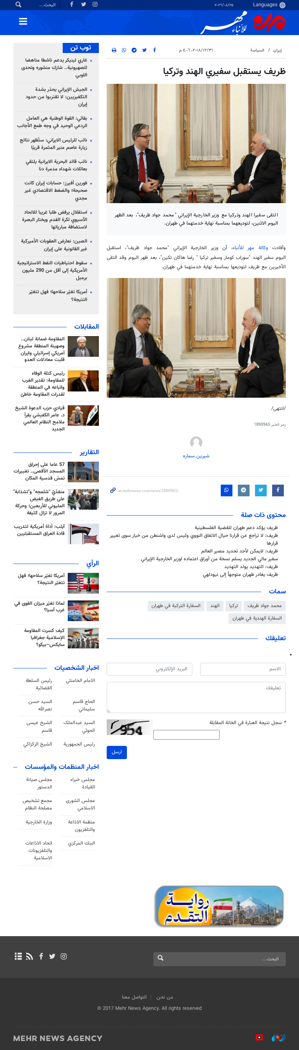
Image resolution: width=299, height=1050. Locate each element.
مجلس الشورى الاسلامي (80, 804)
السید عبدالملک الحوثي (79, 726)
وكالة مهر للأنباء (250, 248)
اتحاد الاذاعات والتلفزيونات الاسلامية (38, 850)
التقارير (89, 453)
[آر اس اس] (29, 957)
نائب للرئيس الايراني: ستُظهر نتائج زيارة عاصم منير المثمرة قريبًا (53, 144)
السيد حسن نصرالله (40, 705)
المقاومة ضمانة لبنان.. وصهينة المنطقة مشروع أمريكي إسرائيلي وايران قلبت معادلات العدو (41, 349)
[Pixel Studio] (255, 1037)
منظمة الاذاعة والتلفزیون (81, 826)
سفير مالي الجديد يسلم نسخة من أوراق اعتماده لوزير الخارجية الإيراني (209, 559)
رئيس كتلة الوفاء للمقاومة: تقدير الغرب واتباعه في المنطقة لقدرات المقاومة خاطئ (43, 384)
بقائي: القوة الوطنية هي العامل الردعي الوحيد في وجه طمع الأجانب (52, 122)
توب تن (80, 48)
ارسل (117, 752)
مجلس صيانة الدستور (39, 783)
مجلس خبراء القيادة (82, 783)
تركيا (233, 606)
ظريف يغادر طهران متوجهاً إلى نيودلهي (240, 575)
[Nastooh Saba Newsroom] (275, 1037)
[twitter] (52, 957)
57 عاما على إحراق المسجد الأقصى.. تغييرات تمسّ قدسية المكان (39, 472)
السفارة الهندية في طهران (257, 618)
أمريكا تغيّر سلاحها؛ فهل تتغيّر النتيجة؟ (58, 295)
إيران (277, 50)
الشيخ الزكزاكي (37, 744)
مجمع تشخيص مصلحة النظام (37, 804)
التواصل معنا (134, 997)
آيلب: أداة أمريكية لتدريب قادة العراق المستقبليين (39, 530)
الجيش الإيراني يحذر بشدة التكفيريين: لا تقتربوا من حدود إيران (56, 97)
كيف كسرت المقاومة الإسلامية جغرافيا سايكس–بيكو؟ (44, 638)
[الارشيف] (18, 957)
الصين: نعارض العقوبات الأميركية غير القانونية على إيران (54, 245)
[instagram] (64, 957)
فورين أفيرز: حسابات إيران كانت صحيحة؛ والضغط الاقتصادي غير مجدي (56, 190)
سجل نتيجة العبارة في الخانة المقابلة (247, 723)
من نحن (165, 997)
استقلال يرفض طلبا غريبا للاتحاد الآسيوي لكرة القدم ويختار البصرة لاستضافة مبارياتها (54, 220)
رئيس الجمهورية (79, 744)
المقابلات (86, 327)
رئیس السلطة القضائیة (39, 684)
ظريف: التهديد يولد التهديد (251, 567)
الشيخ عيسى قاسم (39, 726)
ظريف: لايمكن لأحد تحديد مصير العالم (239, 551)
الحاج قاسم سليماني (84, 705)
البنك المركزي (81, 843)
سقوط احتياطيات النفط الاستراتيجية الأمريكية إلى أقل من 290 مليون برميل (52, 270)
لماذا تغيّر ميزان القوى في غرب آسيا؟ (39, 607)
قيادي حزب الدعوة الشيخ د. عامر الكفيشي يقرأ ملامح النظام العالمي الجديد (40, 418)
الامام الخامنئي (80, 681)
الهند (215, 606)
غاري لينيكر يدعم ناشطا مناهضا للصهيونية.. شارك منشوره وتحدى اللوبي (54, 68)
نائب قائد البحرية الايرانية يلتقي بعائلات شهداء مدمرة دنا (56, 165)
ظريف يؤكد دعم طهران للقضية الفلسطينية (236, 528)
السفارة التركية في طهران (176, 606)
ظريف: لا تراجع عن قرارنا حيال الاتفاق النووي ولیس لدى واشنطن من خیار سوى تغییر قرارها (194, 539)
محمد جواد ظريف (265, 606)
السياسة (257, 50)
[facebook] (41, 957)
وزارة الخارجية (39, 822)
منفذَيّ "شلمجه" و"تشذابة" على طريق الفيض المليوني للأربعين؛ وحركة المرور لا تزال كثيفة (39, 502)
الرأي (92, 564)
